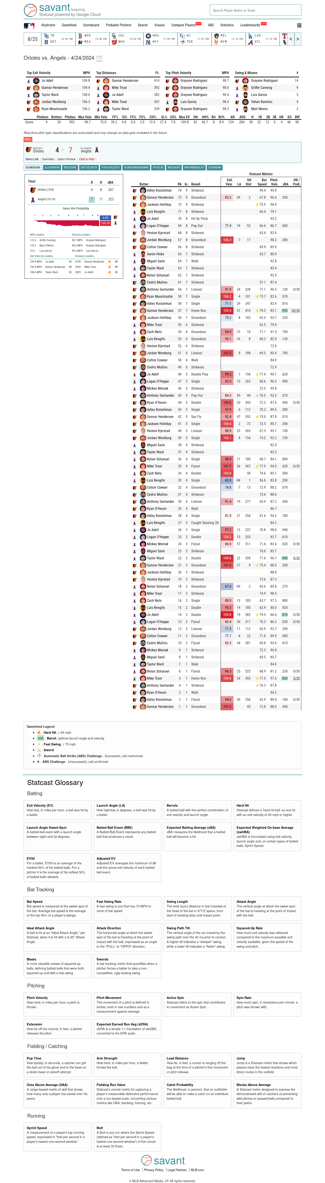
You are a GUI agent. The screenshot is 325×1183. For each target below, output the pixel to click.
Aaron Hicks (155, 254)
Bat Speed (34, 901)
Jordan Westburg (54, 102)
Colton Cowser (157, 247)
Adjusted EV (106, 858)
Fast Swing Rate (109, 901)
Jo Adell (47, 80)
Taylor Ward (50, 95)
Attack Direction (109, 928)
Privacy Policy (154, 1170)
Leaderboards (253, 25)
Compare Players (183, 25)
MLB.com (197, 1170)
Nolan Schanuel (158, 275)
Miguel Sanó (156, 261)
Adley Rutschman (159, 190)
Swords (102, 959)
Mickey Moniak (157, 388)
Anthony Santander (160, 289)
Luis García (189, 102)
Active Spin (175, 997)
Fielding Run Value (111, 1084)
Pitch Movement (109, 997)
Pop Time (34, 1058)
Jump (241, 1058)
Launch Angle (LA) (111, 805)
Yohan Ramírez (261, 102)
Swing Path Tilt (178, 928)
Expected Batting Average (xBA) (191, 827)
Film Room (214, 167)
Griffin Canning (261, 88)
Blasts (31, 959)
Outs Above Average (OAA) (47, 1084)
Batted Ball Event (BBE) (115, 827)
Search (143, 25)
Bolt (100, 1128)
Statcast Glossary (55, 782)
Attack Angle (246, 901)
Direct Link (32, 159)
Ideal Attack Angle (40, 928)
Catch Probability (180, 1084)
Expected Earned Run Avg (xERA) (122, 1024)
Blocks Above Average (254, 1084)
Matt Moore (259, 109)
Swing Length (177, 901)
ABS (211, 25)
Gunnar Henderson (55, 88)
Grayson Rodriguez (194, 80)
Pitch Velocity (37, 997)
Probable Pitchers (118, 25)
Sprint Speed (37, 1128)
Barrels (172, 805)
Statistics (227, 25)
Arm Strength (107, 1058)
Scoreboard (91, 25)
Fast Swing (52, 744)
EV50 (31, 858)
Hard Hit (50, 732)
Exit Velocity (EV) (40, 805)
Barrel (51, 738)
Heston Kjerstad (158, 233)
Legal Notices (177, 1170)
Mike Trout (119, 88)
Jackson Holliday (159, 204)
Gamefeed (69, 25)
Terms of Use (131, 1170)
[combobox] (255, 10)
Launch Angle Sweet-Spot (47, 827)
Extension (34, 1024)
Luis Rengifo (156, 212)
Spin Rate (244, 997)
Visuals (159, 25)
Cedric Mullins (157, 282)
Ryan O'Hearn (156, 402)
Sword (49, 750)
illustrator (48, 25)
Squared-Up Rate (250, 928)
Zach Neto (154, 332)
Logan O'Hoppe (158, 226)
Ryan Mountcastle (54, 109)
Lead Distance (177, 1058)
